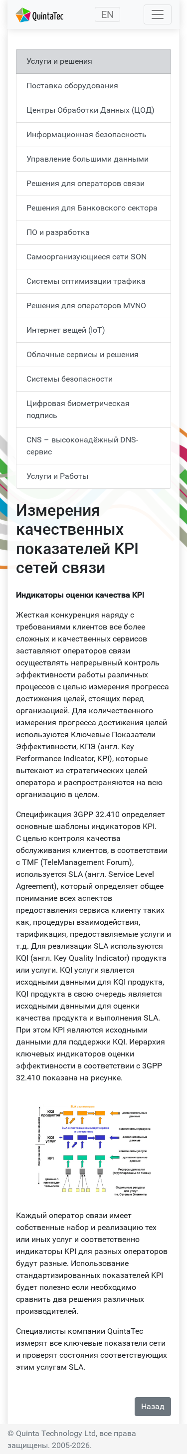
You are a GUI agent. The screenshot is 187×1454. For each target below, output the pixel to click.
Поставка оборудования (72, 85)
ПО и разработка (58, 232)
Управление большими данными (87, 159)
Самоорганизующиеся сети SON (86, 256)
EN (107, 14)
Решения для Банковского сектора (92, 207)
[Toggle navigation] (158, 14)
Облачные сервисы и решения (82, 354)
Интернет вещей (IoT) (65, 330)
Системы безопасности (69, 379)
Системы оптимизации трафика (86, 281)
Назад (153, 1406)
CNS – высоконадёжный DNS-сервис (82, 445)
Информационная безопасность (86, 134)
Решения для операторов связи (85, 183)
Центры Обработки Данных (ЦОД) (90, 110)
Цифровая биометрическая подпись (78, 409)
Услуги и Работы (57, 476)
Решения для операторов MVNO (86, 305)
